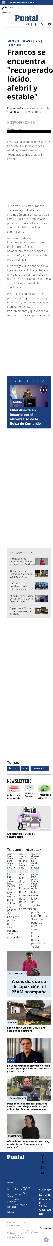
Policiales (11, 1206)
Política (10, 1212)
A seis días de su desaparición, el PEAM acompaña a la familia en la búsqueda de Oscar (22, 563)
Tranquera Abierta (44, 796)
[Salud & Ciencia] (29, 787)
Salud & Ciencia (29, 794)
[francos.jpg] (29, 130)
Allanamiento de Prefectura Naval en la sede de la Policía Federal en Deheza (21, 575)
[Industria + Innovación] (13, 788)
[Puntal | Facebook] (35, 25)
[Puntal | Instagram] (43, 1167)
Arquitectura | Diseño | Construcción (21, 835)
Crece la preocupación (17, 974)
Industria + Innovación (13, 797)
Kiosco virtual (43, 1204)
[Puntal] (16, 1159)
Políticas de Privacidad (16, 1225)
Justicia (11, 1060)
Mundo (26, 1187)
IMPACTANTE (12, 1022)
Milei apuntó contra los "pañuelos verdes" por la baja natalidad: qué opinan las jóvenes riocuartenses (27, 1106)
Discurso (23, 871)
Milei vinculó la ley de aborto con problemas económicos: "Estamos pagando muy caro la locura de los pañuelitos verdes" (39, 919)
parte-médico (40, 768)
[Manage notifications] (46, 1239)
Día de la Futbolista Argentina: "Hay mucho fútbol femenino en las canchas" (28, 1144)
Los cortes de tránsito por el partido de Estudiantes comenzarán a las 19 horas (22, 587)
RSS (41, 1213)
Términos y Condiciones (16, 1222)
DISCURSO (11, 871)
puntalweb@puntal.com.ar (17, 1237)
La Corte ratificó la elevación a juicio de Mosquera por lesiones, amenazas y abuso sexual (29, 1068)
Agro (25, 1192)
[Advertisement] (29, 181)
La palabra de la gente (17, 1098)
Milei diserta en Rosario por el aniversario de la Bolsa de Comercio (25, 417)
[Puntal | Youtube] (49, 25)
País (17, 1199)
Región (18, 1194)
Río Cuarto (10, 1195)
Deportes (11, 1201)
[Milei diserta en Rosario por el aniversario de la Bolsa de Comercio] (23, 874)
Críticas (35, 871)
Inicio (9, 1189)
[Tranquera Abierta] (44, 788)
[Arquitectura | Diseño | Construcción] (29, 818)
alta (25, 768)
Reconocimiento (14, 1136)
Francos (13, 768)
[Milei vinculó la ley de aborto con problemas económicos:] (35, 888)
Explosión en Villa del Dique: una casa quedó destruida (21, 611)
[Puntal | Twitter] (42, 25)
